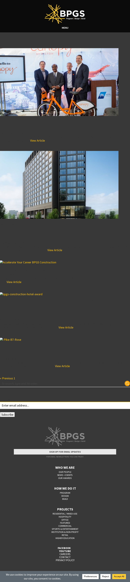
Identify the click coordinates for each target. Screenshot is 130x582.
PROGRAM (65, 492)
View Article (37, 140)
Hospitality (65, 516)
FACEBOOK (64, 547)
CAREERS (65, 554)
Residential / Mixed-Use (65, 513)
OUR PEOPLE (65, 471)
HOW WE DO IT (65, 488)
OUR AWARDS (65, 478)
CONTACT (65, 557)
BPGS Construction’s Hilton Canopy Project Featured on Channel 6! (57, 124)
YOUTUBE (65, 550)
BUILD (65, 498)
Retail (65, 535)
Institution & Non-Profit (65, 532)
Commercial (65, 525)
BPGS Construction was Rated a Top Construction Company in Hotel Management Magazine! (60, 307)
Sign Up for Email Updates (65, 451)
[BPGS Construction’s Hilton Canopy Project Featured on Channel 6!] (65, 82)
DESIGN (65, 495)
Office (65, 519)
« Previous (6, 378)
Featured (65, 522)
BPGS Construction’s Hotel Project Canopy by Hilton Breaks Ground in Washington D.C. (60, 350)
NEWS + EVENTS (65, 475)
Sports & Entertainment (65, 528)
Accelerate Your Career (30, 269)
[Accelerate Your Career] (65, 262)
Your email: (7, 400)
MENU (65, 27)
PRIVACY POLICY (65, 560)
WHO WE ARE (65, 467)
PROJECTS (65, 509)
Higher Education (65, 538)
